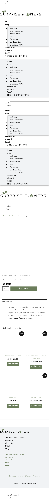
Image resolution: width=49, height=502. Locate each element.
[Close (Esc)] (18, 489)
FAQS (7, 53)
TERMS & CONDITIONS (16, 56)
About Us (9, 51)
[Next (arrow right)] (7, 492)
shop (7, 25)
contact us (10, 48)
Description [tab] (7, 302)
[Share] (12, 489)
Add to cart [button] (13, 364)
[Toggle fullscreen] (7, 489)
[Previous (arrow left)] (2, 492)
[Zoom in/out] (2, 489)
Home (7, 22)
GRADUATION (16, 45)
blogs (7, 449)
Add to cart (24, 288)
